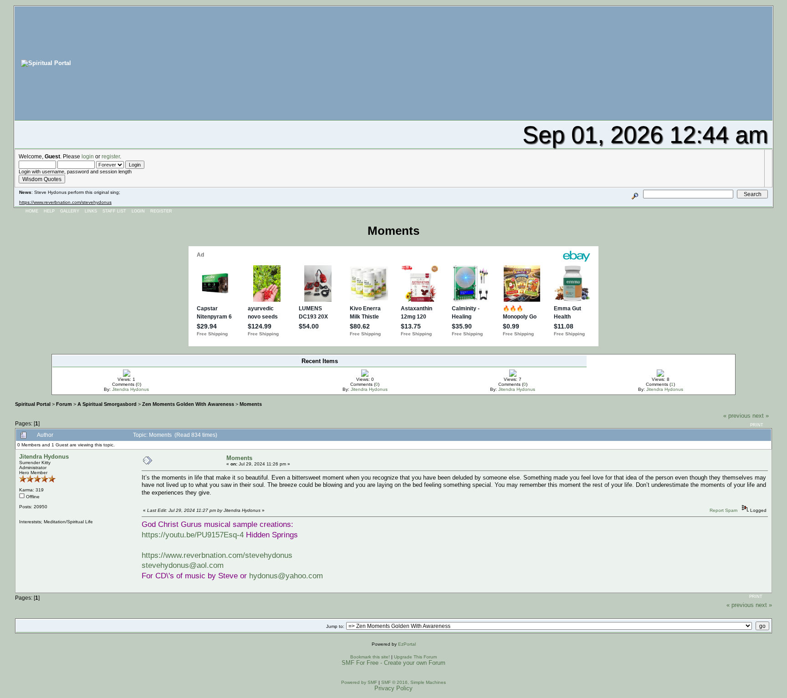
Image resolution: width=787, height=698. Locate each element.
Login (138, 211)
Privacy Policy (393, 688)
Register (161, 211)
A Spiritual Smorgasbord (107, 404)
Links (91, 211)
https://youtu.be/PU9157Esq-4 (193, 534)
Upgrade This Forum (415, 656)
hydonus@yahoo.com (286, 575)
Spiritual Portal (33, 404)
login (88, 156)
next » (760, 415)
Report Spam (723, 510)
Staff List (114, 211)
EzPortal (407, 644)
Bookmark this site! (370, 656)
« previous (737, 415)
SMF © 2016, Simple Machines (413, 682)
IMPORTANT (215, 370)
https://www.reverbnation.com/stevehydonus (65, 202)
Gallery (69, 211)
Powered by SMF (359, 682)
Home (32, 211)
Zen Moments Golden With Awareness (188, 404)
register (111, 156)
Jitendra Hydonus (130, 389)
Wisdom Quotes (41, 179)
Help (49, 211)
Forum (64, 404)
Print (756, 425)
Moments (251, 404)
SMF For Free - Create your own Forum (393, 662)
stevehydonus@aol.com (183, 565)
